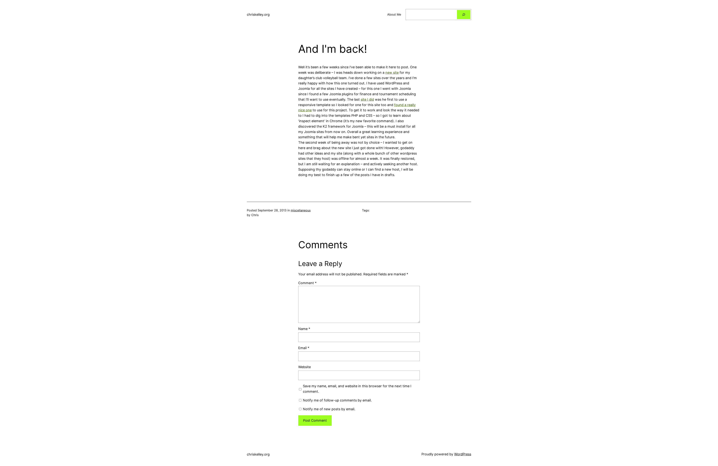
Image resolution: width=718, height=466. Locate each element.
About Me (394, 14)
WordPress (462, 454)
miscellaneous (301, 210)
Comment (307, 283)
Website (304, 367)
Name (304, 329)
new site (392, 72)
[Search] (463, 14)
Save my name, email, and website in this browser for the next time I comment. (357, 388)
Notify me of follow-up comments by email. (337, 400)
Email (303, 348)
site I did (367, 99)
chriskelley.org (258, 14)
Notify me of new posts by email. (329, 409)
